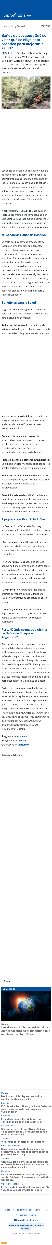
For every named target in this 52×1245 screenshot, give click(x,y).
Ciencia (5, 1024)
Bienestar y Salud (13, 26)
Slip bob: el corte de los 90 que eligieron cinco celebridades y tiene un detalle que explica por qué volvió (24, 1132)
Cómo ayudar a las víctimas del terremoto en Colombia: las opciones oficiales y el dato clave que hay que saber (25, 1164)
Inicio (7, 1210)
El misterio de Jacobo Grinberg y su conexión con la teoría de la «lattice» (21, 1120)
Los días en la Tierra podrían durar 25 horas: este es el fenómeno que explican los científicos (25, 1031)
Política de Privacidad (22, 1210)
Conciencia (6, 1115)
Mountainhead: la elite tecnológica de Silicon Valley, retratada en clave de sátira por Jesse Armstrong (24, 1152)
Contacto (39, 1210)
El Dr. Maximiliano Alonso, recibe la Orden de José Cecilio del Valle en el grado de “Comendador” (26, 1109)
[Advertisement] (26, 135)
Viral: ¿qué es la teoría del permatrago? (23, 1141)
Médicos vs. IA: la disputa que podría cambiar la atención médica (21, 1097)
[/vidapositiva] (46, 1210)
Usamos (23, 1215)
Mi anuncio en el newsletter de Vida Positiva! (26, 1227)
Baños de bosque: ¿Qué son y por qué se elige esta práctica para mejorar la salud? (25, 41)
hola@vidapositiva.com (27, 1220)
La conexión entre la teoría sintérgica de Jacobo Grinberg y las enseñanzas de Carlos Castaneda (25, 1177)
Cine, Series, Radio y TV (12, 1146)
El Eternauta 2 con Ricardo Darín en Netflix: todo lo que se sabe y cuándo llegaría (25, 1188)
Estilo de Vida (7, 1126)
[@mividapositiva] (16, 1215)
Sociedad (5, 1103)
